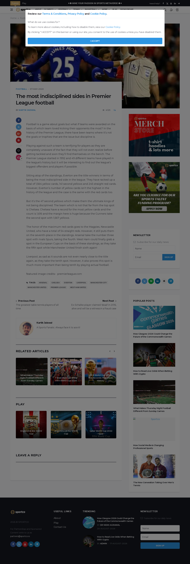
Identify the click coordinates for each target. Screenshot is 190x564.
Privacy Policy (76, 13)
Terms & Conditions (54, 13)
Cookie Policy (98, 13)
